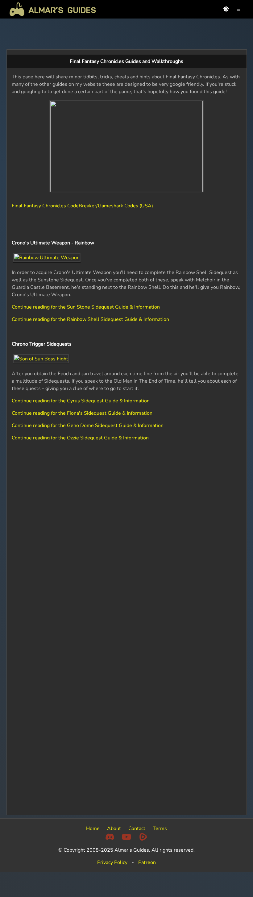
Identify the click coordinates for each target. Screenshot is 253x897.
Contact (136, 828)
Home (93, 828)
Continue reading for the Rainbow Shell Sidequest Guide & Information (90, 319)
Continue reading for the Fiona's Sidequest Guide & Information (82, 413)
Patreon (147, 862)
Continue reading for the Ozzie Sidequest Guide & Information (80, 437)
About (114, 828)
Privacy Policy (112, 862)
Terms (160, 828)
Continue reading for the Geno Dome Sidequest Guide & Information (88, 425)
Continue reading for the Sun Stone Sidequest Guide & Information (86, 307)
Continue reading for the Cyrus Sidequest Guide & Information (81, 400)
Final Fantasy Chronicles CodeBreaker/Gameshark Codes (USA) (82, 205)
